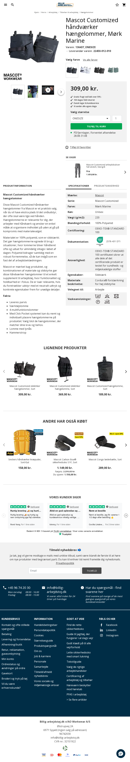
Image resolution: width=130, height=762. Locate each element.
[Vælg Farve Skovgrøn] (113, 71)
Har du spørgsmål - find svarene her (103, 590)
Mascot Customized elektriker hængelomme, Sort (65, 387)
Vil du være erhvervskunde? (11, 686)
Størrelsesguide (43, 640)
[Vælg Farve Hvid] (86, 71)
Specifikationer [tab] (78, 185)
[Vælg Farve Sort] (100, 71)
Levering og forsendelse (16, 639)
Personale (40, 661)
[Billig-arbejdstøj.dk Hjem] (65, 4)
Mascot (99, 195)
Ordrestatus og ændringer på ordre (13, 666)
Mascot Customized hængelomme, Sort (105, 387)
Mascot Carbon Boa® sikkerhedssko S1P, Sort (65, 461)
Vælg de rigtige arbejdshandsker (77, 669)
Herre (43, 12)
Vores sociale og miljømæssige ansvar (46, 683)
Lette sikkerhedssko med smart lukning (79, 654)
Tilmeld (92, 570)
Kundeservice (11, 619)
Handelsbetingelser (45, 625)
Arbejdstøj (53, 12)
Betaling (7, 634)
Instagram (111, 635)
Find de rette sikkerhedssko (75, 627)
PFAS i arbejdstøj (76, 694)
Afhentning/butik (12, 644)
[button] (120, 753)
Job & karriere (42, 656)
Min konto (8, 659)
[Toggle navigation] (5, 4)
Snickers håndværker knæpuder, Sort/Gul (24, 461)
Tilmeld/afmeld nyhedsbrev (43, 674)
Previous (69, 172)
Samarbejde (41, 666)
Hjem (36, 12)
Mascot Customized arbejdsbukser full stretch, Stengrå (103, 166)
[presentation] (124, 371)
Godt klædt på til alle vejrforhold (79, 645)
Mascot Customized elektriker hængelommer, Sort (25, 387)
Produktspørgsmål (45, 646)
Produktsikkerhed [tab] (106, 185)
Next (66, 47)
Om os (38, 651)
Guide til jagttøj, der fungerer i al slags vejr (80, 636)
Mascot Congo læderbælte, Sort (105, 459)
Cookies (39, 635)
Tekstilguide (74, 661)
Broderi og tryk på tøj (14, 678)
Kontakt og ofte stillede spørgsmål (15, 627)
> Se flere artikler (77, 699)
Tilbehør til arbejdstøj (69, 12)
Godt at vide (75, 619)
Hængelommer (87, 12)
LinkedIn (110, 630)
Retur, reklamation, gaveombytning (13, 651)
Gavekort (7, 673)
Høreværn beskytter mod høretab (79, 687)
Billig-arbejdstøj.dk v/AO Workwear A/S (65, 721)
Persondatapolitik (44, 630)
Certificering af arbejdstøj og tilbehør (80, 678)
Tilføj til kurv (96, 126)
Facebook (111, 625)
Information (43, 619)
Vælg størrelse (80, 112)
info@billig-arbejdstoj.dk (56, 590)
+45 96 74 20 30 (19, 588)
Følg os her (107, 619)
